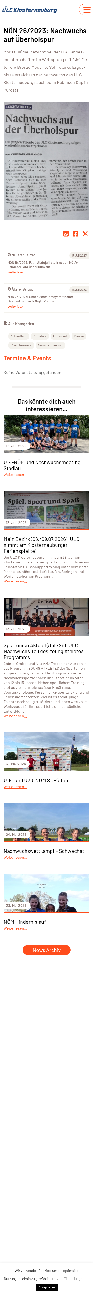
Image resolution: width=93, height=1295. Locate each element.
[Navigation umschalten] (87, 10)
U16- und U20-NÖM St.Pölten (36, 780)
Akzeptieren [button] (46, 1287)
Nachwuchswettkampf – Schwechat (44, 851)
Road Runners (21, 345)
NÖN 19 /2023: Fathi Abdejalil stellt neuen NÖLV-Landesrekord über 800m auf (43, 265)
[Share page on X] (85, 233)
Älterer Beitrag (23, 289)
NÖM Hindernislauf (25, 921)
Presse (79, 336)
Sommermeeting (50, 345)
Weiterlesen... (17, 306)
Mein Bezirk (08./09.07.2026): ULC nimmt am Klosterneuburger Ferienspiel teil (41, 545)
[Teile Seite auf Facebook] (75, 233)
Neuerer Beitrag (24, 255)
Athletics (39, 336)
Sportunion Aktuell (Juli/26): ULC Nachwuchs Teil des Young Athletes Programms (44, 651)
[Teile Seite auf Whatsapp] (66, 233)
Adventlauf (19, 336)
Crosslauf (60, 336)
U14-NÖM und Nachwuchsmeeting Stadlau (42, 465)
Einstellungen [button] (74, 1278)
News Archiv (47, 950)
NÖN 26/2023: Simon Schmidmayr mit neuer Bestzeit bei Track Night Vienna (40, 299)
